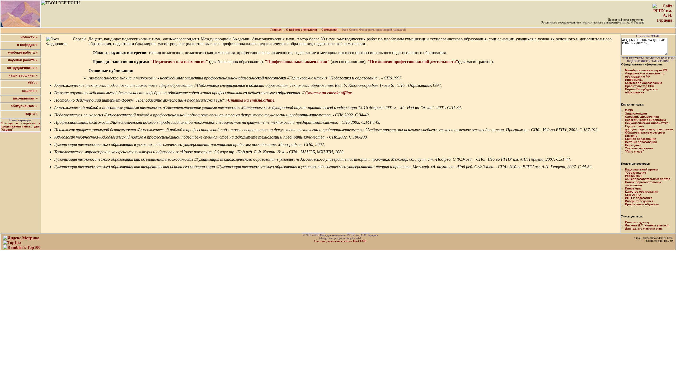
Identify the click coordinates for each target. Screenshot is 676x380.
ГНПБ (629, 110)
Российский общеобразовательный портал (647, 177)
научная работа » (22, 60)
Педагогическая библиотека (645, 119)
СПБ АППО (633, 194)
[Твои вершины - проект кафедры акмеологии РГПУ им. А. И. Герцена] (20, 14)
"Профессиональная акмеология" (297, 61)
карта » (31, 114)
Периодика (633, 145)
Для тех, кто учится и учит (643, 228)
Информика (633, 79)
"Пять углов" (634, 151)
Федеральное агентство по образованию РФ (644, 75)
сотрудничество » (22, 68)
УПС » (32, 83)
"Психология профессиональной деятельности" (413, 61)
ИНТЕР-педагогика (638, 198)
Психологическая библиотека (646, 123)
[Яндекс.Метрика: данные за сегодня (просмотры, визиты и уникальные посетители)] (21, 238)
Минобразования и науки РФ (646, 70)
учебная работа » (22, 52)
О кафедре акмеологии (301, 29)
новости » (29, 37)
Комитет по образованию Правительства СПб (643, 84)
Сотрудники (329, 29)
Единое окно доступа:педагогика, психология (649, 128)
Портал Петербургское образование (641, 91)
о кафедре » (27, 45)
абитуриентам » (24, 106)
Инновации (633, 188)
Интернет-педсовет (639, 201)
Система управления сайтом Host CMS (340, 241)
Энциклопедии (636, 113)
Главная (275, 29)
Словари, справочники (642, 116)
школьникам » (25, 98)
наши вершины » (22, 75)
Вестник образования (641, 142)
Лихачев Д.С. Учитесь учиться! (647, 225)
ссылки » (29, 91)
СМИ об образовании (640, 138)
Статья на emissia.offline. (329, 93)
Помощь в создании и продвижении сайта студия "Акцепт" (20, 126)
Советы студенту (637, 222)
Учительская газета (639, 148)
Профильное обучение (642, 204)
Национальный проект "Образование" (641, 171)
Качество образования (641, 191)
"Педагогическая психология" (179, 61)
